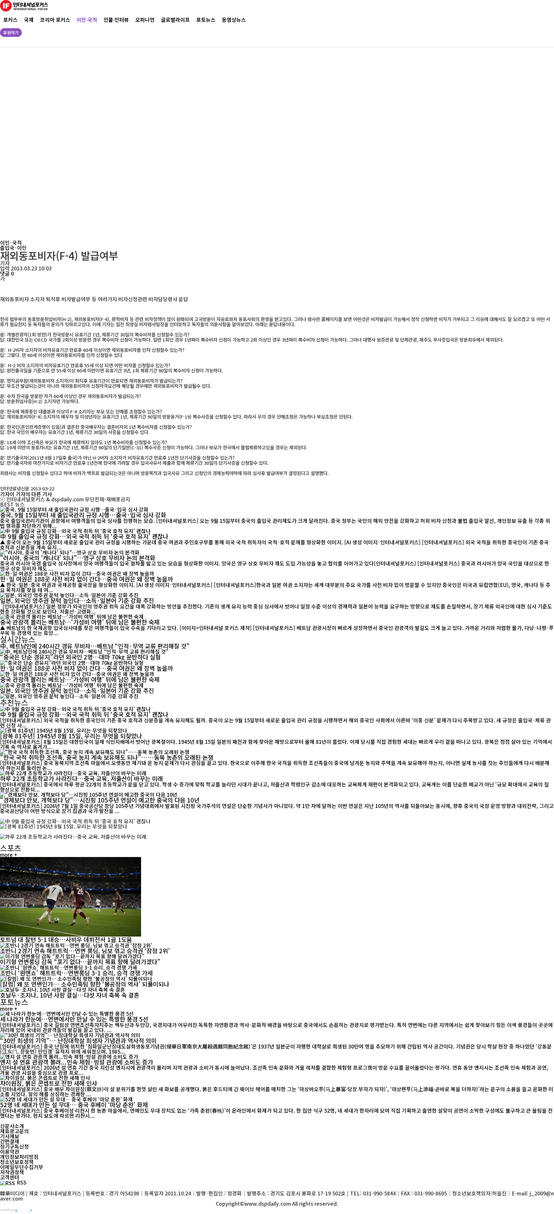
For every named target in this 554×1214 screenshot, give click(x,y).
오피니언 (145, 20)
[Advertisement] (195, 143)
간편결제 (9, 1141)
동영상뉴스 (234, 20)
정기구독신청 (14, 1146)
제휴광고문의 (14, 1131)
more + (8, 854)
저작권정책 (12, 1172)
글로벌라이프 (175, 20)
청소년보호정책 (17, 1162)
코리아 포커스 (55, 20)
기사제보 (9, 1136)
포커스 (10, 20)
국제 (29, 20)
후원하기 (11, 33)
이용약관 (9, 1151)
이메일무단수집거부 (21, 1167)
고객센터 (9, 1177)
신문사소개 (12, 1126)
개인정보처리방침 (19, 1156)
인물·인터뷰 (116, 20)
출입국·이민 (13, 247)
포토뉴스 (205, 20)
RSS (22, 1182)
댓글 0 (7, 273)
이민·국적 (87, 20)
